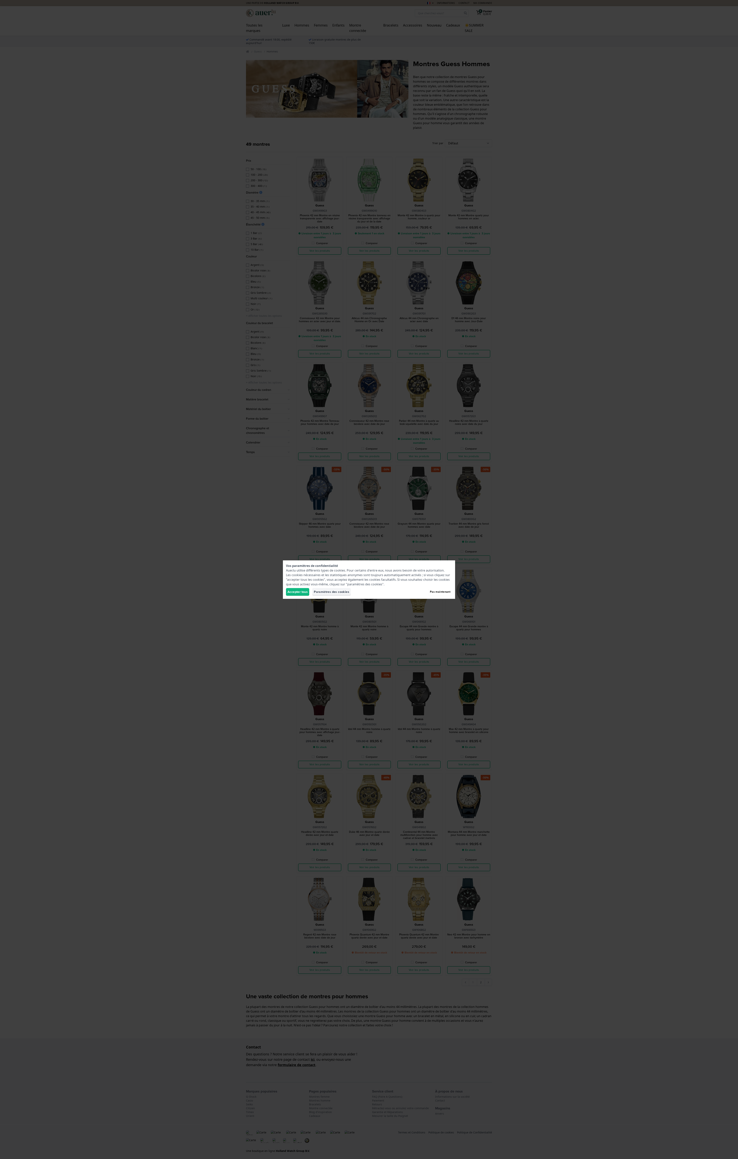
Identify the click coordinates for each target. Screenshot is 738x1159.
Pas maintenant (440, 592)
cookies (339, 570)
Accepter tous (298, 592)
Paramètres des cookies (331, 592)
